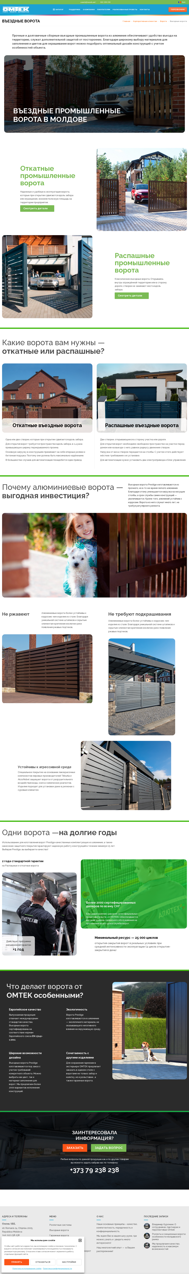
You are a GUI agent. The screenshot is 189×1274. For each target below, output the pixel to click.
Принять (16, 1262)
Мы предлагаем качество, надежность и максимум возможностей (166, 1246)
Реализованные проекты (125, 10)
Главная (126, 21)
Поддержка (74, 10)
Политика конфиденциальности (57, 1268)
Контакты (145, 10)
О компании (89, 10)
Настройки (69, 1262)
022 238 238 (13, 1235)
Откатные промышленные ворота (47, 175)
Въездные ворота (59, 1230)
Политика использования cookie (27, 1268)
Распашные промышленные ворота (142, 262)
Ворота (163, 21)
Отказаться (42, 1262)
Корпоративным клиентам (145, 21)
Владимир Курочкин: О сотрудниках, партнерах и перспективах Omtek (166, 1227)
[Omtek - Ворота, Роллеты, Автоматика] (16, 9)
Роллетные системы (60, 1225)
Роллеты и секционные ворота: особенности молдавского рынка (169, 1237)
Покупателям (103, 10)
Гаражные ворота (59, 1235)
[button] (80, 1240)
